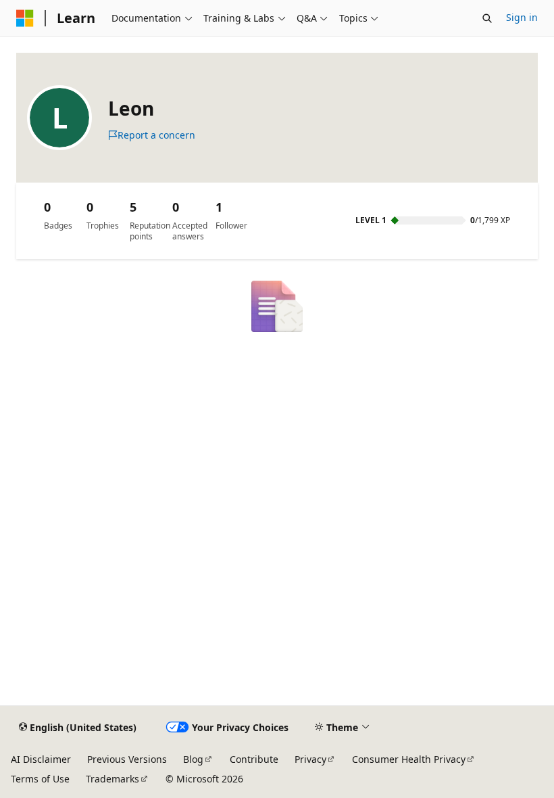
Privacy (310, 759)
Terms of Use (40, 778)
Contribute (254, 759)
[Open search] (487, 18)
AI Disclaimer (41, 759)
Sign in (522, 17)
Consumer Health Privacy (408, 759)
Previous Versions (127, 759)
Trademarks (112, 778)
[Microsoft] (25, 18)
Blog (193, 759)
